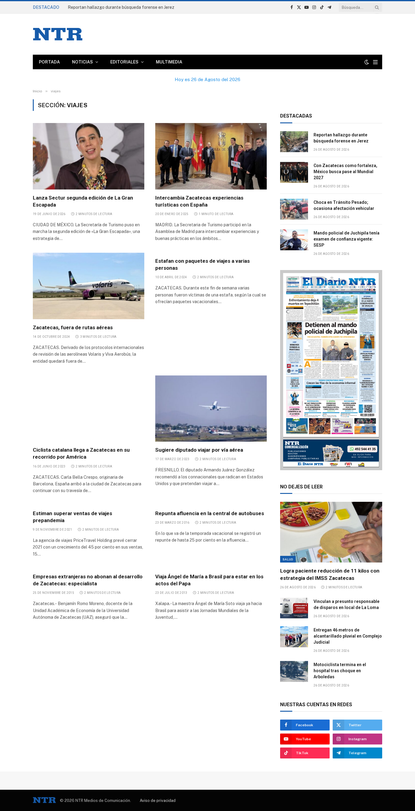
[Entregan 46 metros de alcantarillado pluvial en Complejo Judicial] (294, 636)
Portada (49, 62)
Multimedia (169, 62)
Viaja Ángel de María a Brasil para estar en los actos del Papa (209, 580)
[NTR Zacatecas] (58, 34)
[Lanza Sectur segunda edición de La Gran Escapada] (88, 156)
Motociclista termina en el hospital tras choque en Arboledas (340, 670)
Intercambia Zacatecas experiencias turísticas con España (199, 201)
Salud (288, 559)
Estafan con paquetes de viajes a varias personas (202, 264)
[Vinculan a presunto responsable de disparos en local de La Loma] (294, 608)
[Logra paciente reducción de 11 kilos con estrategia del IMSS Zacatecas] (331, 532)
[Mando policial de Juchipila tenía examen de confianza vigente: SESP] (294, 239)
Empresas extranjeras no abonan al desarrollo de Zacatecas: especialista (87, 580)
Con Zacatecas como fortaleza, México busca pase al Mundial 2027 (134, 7)
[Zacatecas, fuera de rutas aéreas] (88, 286)
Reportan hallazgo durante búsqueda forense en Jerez (341, 137)
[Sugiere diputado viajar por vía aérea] (211, 408)
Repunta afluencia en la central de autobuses (209, 513)
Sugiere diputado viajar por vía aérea (199, 450)
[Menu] (375, 62)
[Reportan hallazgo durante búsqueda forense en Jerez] (294, 141)
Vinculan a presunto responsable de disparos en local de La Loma (346, 604)
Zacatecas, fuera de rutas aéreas (73, 327)
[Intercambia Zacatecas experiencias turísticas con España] (211, 156)
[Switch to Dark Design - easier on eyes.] (366, 62)
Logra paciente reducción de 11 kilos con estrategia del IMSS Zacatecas (329, 574)
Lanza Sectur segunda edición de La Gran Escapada (83, 201)
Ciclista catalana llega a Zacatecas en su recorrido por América (81, 453)
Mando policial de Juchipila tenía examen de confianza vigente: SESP (346, 239)
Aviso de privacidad (158, 800)
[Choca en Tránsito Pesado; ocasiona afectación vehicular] (294, 209)
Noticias (82, 62)
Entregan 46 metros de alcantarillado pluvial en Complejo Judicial (348, 636)
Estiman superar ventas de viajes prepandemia (72, 516)
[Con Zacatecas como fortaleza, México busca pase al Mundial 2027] (294, 172)
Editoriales (124, 62)
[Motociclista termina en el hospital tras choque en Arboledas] (294, 671)
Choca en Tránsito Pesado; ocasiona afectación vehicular (344, 205)
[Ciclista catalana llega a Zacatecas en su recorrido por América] (88, 408)
